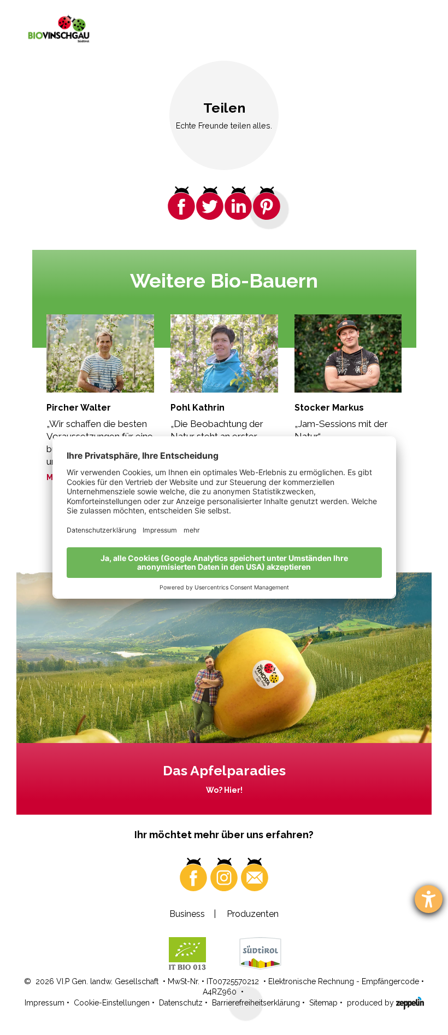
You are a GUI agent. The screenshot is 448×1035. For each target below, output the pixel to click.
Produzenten (253, 914)
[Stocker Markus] (348, 353)
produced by (371, 1002)
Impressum (44, 1002)
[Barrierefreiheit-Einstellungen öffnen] (429, 899)
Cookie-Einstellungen (112, 1002)
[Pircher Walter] (100, 353)
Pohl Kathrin (197, 407)
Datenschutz (181, 1002)
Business (187, 914)
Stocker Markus (329, 407)
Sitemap (323, 1002)
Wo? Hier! (224, 790)
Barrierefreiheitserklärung (256, 1002)
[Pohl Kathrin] (224, 353)
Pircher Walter (78, 407)
